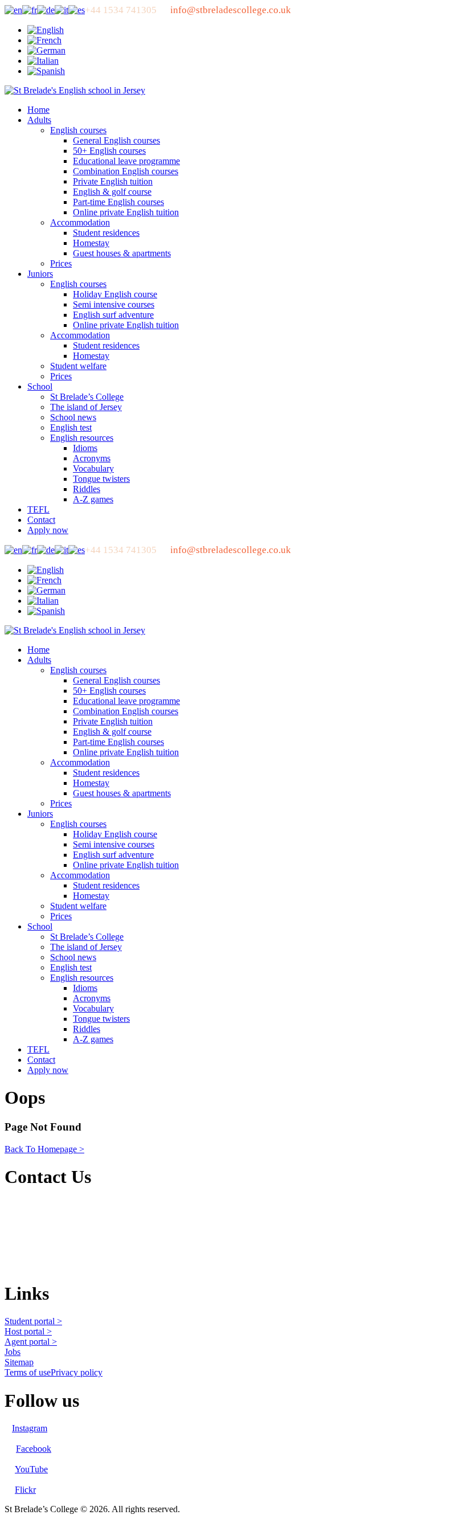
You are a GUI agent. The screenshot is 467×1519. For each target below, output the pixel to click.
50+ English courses (109, 150)
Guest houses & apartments (122, 253)
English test (71, 427)
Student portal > (33, 1321)
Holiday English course (115, 294)
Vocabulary (93, 468)
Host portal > (28, 1331)
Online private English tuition (126, 212)
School (39, 386)
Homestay (91, 243)
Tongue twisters (101, 479)
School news (73, 417)
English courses (78, 130)
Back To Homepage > (44, 1149)
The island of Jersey (86, 407)
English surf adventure (113, 315)
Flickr (25, 1490)
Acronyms (91, 458)
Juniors (40, 274)
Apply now (47, 530)
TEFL (38, 509)
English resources (81, 438)
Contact (41, 520)
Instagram (29, 1428)
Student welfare (78, 366)
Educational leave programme (126, 161)
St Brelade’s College (87, 397)
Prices (61, 263)
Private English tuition (113, 181)
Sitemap (19, 1362)
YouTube (31, 1469)
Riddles (86, 489)
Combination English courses (125, 171)
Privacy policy (77, 1372)
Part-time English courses (118, 202)
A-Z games (93, 499)
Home (38, 109)
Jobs (13, 1352)
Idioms (85, 448)
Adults (39, 120)
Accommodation (80, 222)
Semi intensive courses (113, 304)
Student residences (106, 233)
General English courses (116, 140)
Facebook (33, 1449)
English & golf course (112, 191)
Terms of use (28, 1372)
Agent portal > (31, 1341)
